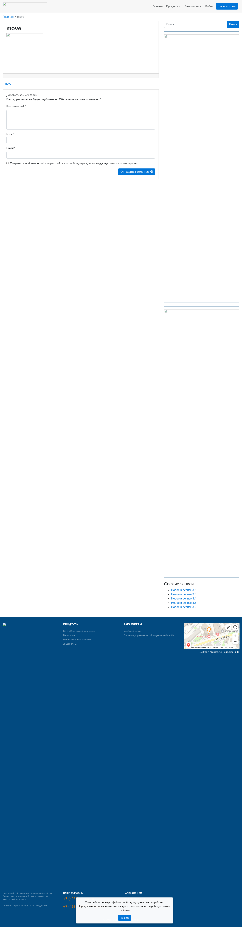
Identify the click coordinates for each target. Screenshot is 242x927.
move (7, 83)
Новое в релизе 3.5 (183, 594)
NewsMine (69, 635)
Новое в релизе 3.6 (183, 590)
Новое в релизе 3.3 (183, 602)
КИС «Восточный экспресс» (79, 631)
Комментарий (16, 106)
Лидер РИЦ (69, 643)
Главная (8, 16)
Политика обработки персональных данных (25, 905)
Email (10, 148)
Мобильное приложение (77, 639)
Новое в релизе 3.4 (183, 598)
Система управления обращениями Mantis (149, 635)
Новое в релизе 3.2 (183, 607)
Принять (124, 917)
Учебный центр (132, 631)
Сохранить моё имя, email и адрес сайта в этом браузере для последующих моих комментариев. (73, 163)
